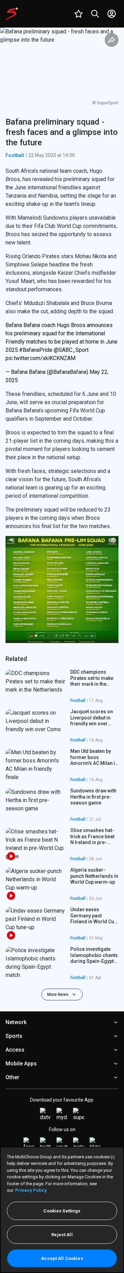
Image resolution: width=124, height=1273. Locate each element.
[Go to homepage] (12, 14)
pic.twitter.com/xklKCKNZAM (40, 358)
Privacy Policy (31, 1190)
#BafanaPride (35, 350)
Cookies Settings (61, 1210)
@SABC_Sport (71, 350)
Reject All (61, 1234)
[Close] (113, 1157)
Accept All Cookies (62, 1258)
